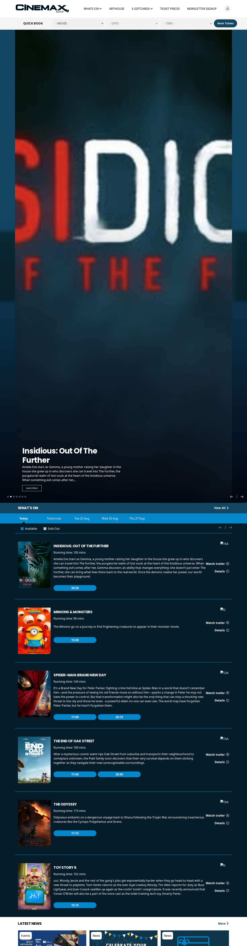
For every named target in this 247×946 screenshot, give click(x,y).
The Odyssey (65, 804)
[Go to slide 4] (16, 496)
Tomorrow (54, 518)
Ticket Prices (170, 9)
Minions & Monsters (73, 611)
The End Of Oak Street (74, 741)
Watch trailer (215, 564)
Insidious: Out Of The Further (81, 545)
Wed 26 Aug (110, 518)
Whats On (91, 9)
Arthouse (116, 9)
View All (220, 508)
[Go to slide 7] (25, 496)
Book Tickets (226, 23)
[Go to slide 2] (11, 496)
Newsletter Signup (202, 9)
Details (220, 571)
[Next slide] (241, 496)
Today (23, 518)
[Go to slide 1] (8, 496)
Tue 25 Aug (81, 518)
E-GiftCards (141, 9)
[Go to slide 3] (13, 496)
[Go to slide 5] (19, 496)
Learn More (32, 488)
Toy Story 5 (65, 867)
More (222, 924)
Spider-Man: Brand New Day (80, 675)
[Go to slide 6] (22, 496)
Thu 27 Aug (137, 518)
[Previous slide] (233, 496)
